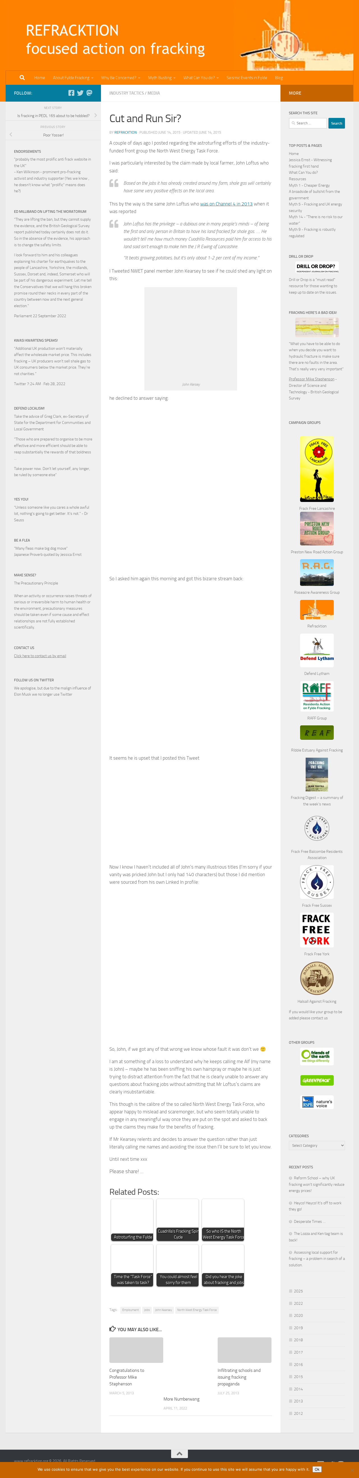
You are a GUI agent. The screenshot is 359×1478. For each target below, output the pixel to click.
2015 (298, 1376)
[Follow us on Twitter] (80, 93)
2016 (298, 1364)
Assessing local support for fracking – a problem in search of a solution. (317, 1258)
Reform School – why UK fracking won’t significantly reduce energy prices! (316, 1184)
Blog (279, 77)
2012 (298, 1413)
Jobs (147, 1310)
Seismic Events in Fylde (247, 77)
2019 (298, 1328)
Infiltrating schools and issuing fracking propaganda (239, 1377)
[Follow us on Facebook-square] (71, 93)
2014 (298, 1389)
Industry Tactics (126, 93)
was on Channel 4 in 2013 (226, 204)
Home (39, 77)
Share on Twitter (164, 1175)
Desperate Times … (310, 1221)
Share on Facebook (150, 1175)
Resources (297, 179)
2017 (298, 1352)
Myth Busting (160, 77)
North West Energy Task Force (197, 1310)
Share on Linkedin (178, 1175)
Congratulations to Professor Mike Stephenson (126, 1377)
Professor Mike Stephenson (311, 379)
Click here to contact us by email (40, 656)
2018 (298, 1340)
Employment (130, 1310)
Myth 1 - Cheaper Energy (309, 185)
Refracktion (125, 132)
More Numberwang (181, 1399)
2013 (298, 1401)
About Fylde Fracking (71, 77)
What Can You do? (199, 77)
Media (154, 93)
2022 (298, 1303)
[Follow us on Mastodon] (89, 93)
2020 (298, 1315)
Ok (317, 1469)
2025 (298, 1291)
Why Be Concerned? (118, 77)
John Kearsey (163, 1310)
